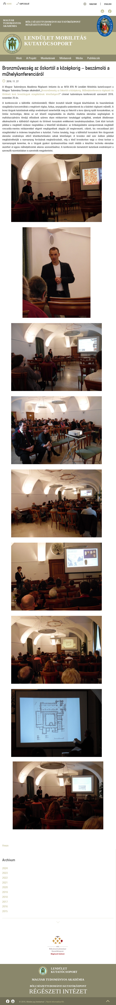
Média (79, 57)
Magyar (93, 3)
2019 (5, 891)
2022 (5, 877)
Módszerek (65, 57)
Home (9, 3)
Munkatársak (48, 57)
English (107, 3)
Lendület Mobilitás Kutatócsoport (55, 40)
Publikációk (93, 57)
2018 (5, 896)
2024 (5, 868)
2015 (5, 911)
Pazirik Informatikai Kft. (55, 1001)
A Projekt (31, 57)
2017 (5, 901)
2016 (5, 906)
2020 (5, 887)
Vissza (5, 845)
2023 (5, 872)
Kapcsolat (24, 3)
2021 (5, 882)
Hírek (19, 57)
